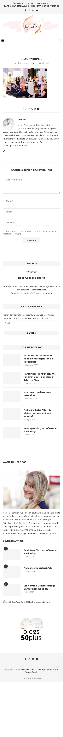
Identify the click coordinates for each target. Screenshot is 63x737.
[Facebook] (25, 10)
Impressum (42, 3)
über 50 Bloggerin (35, 293)
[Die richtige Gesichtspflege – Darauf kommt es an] (12, 590)
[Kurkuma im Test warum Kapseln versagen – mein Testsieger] (12, 360)
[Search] (60, 40)
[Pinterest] (33, 10)
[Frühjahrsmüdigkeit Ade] (12, 572)
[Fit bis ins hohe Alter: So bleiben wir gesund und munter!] (12, 414)
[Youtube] (37, 10)
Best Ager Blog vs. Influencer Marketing (40, 430)
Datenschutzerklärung (16, 6)
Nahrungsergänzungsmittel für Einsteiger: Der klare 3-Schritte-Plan (39, 376)
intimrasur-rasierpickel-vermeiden (37, 394)
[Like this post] (26, 108)
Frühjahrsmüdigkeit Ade (37, 568)
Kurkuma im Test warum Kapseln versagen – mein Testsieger (38, 358)
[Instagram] (29, 10)
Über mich (18, 3)
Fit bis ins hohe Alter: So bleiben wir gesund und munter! (37, 413)
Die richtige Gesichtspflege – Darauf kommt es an (40, 587)
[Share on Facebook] (29, 108)
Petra (32, 63)
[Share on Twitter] (32, 108)
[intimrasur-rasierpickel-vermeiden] (12, 396)
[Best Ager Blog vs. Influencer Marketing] (12, 432)
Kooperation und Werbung (45, 6)
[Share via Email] (38, 108)
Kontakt (29, 3)
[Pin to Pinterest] (35, 108)
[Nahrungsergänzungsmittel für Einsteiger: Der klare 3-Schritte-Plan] (12, 378)
